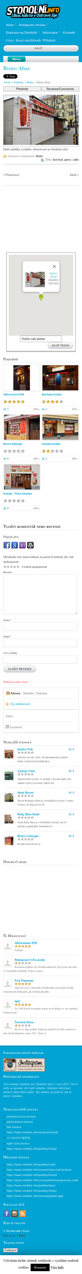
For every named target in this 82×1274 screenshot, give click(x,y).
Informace (50, 32)
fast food (58, 159)
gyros (67, 159)
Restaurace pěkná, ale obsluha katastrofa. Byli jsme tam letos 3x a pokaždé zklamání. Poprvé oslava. (40, 968)
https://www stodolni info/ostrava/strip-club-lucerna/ (39, 1169)
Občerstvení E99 (13, 394)
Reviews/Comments (60, 89)
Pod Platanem (24, 980)
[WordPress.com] (30, 548)
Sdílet (9, 716)
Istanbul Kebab (51, 444)
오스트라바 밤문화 (18, 1137)
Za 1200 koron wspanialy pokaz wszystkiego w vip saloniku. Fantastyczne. (40, 1010)
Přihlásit (49, 40)
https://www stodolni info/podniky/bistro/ (32, 1175)
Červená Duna (24, 1022)
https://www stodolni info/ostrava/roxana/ (32, 1132)
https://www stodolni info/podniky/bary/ (31, 1185)
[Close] (54, 266)
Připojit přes (11, 537)
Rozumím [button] (40, 1267)
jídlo (76, 159)
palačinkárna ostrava (20, 1121)
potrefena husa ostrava (21, 1116)
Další (73, 175)
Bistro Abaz (16, 68)
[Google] (14, 548)
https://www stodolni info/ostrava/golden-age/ (35, 1196)
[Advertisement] (41, 221)
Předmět (22, 89)
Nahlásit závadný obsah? (15, 681)
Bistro (30, 82)
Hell (17, 1001)
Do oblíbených (20, 704)
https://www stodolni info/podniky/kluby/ (32, 1148)
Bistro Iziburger (13, 444)
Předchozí (12, 175)
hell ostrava (14, 1127)
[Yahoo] (22, 548)
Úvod (7, 82)
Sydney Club (26, 771)
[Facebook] (6, 548)
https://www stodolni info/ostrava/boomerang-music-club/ (42, 1180)
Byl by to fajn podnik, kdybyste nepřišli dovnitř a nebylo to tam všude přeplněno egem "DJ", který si (39, 1031)
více (35, 409)
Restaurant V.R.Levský (30, 960)
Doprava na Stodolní (21, 32)
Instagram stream (32, 25)
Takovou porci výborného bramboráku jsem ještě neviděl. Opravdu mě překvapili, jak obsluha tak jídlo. (38, 989)
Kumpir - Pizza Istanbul (17, 493)
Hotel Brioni (25, 792)
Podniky (18, 82)
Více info (57, 1267)
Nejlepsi (19, 950)
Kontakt (69, 32)
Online (16, 1231)
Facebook (16, 727)
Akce (10, 25)
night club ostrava (18, 1143)
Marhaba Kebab (51, 394)
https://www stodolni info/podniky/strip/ (31, 1164)
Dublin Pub (25, 749)
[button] (41, 298)
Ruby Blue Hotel (28, 814)
